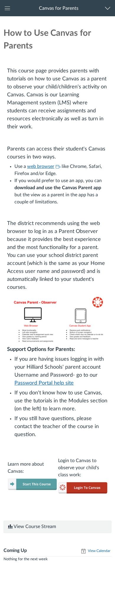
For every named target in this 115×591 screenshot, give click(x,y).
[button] (58, 8)
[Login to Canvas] (82, 487)
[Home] (32, 484)
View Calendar (98, 551)
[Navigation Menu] (109, 8)
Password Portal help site (44, 383)
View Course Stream (34, 526)
